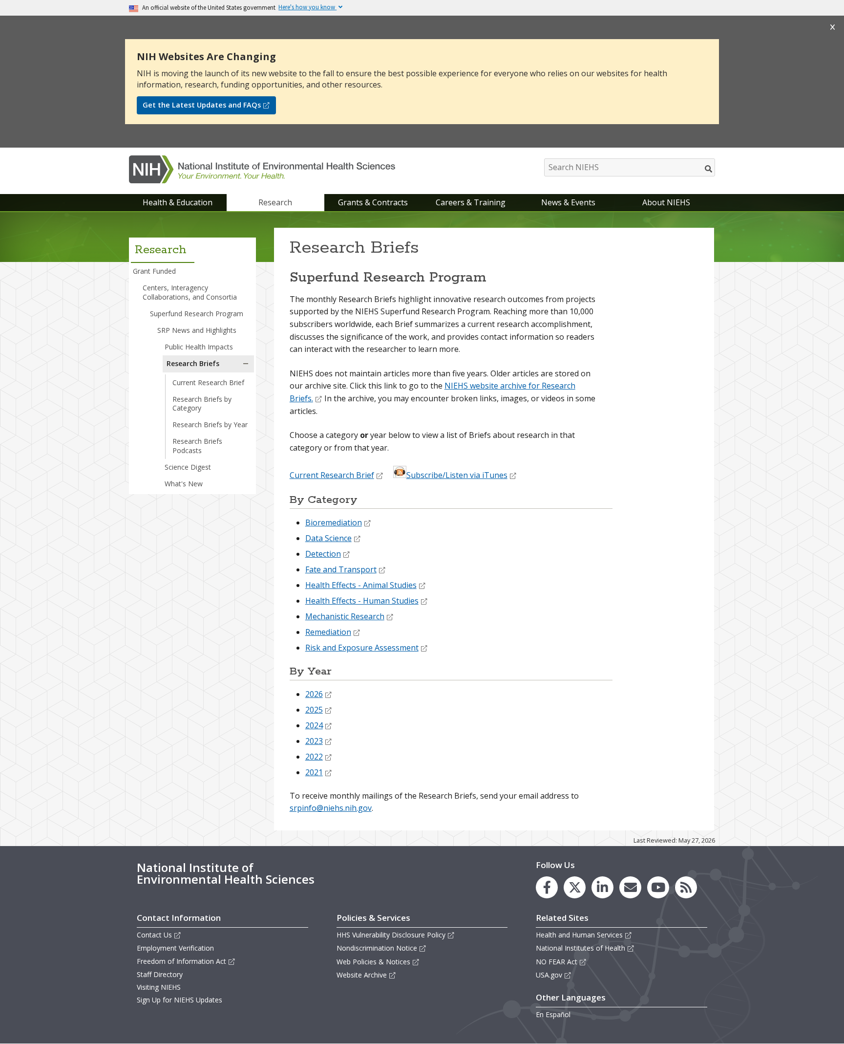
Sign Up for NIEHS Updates (179, 999)
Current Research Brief (208, 382)
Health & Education (177, 202)
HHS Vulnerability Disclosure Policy (391, 934)
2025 (314, 709)
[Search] (709, 168)
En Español (553, 1014)
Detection (323, 553)
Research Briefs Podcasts (197, 445)
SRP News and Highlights (196, 330)
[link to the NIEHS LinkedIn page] (602, 887)
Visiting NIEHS (159, 987)
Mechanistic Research (344, 616)
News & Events (568, 202)
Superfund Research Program (196, 313)
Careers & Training (471, 202)
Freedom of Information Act (181, 961)
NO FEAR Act (556, 961)
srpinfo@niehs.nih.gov (331, 808)
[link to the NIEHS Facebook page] (547, 887)
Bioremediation (333, 522)
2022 (314, 756)
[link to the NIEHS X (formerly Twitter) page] (575, 887)
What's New (184, 483)
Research (275, 202)
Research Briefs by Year (210, 424)
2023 (314, 741)
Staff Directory (160, 974)
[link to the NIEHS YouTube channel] (658, 887)
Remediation (328, 632)
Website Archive (362, 974)
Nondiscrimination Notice (377, 948)
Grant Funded (154, 271)
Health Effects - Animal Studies (361, 585)
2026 (314, 694)
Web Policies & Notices (373, 961)
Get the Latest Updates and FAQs (202, 104)
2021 (314, 772)
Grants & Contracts (373, 202)
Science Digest (188, 467)
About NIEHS (666, 202)
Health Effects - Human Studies (362, 600)
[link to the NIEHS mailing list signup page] (630, 887)
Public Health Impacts (199, 346)
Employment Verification (175, 948)
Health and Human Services (579, 934)
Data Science (328, 538)
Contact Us (154, 934)
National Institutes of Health (580, 948)
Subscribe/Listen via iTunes (456, 475)
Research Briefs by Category (202, 403)
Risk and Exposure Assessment (362, 647)
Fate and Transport (341, 569)
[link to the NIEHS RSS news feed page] (686, 887)
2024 (314, 725)
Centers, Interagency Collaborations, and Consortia (190, 292)
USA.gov (549, 974)
